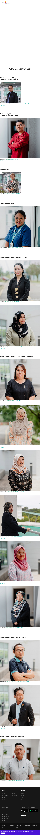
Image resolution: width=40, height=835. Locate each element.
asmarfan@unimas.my (27, 103)
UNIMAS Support (5, 814)
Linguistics (2, 35)
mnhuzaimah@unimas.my (21, 346)
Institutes (22, 795)
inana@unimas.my (17, 400)
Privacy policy (11, 825)
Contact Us (34, 825)
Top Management (4, 21)
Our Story (4, 793)
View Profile (2, 105)
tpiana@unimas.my (19, 446)
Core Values (4, 797)
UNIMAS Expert (5, 818)
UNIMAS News (5, 812)
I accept (3, 833)
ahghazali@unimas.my (24, 681)
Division (22, 799)
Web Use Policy (19, 825)
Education (2, 28)
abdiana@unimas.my (19, 301)
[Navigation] (2, 2)
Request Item (14, 795)
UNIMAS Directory (5, 816)
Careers (13, 793)
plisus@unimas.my (16, 193)
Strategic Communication (6, 49)
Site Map (4, 825)
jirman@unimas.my (15, 159)
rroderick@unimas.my (19, 780)
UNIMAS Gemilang (5, 799)
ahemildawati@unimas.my (18, 247)
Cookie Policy (27, 825)
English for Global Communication (8, 14)
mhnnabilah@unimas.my (23, 582)
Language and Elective (5, 42)
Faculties (22, 793)
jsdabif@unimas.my (21, 726)
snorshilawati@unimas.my (19, 536)
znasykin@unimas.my (20, 491)
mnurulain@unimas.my (18, 627)
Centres (22, 797)
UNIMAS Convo (5, 820)
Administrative (3, 56)
